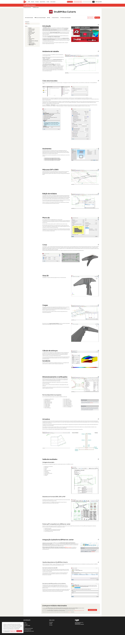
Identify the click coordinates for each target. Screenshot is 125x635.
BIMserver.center (68, 547)
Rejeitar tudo (13, 631)
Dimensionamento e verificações (33, 40)
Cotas (29, 35)
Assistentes (30, 31)
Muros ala (29, 34)
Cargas (30, 37)
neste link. (93, 551)
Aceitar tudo (19, 631)
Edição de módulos (31, 33)
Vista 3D (30, 36)
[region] (12, 627)
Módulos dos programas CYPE (79, 610)
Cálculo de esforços (31, 38)
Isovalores (30, 39)
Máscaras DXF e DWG (32, 32)
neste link (91, 402)
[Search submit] (93, 2)
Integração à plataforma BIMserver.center (32, 44)
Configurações (6, 631)
